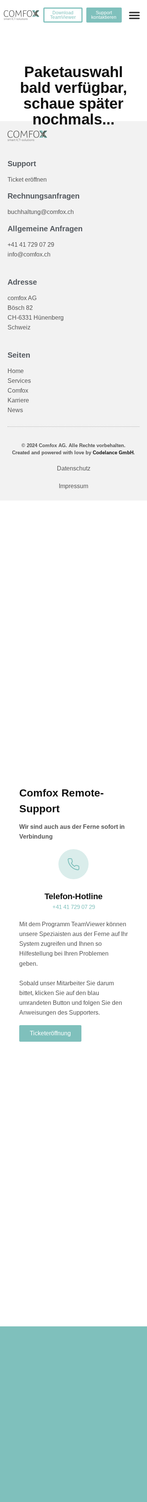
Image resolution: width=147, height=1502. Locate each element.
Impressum (73, 486)
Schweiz (19, 327)
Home (16, 371)
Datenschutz (73, 468)
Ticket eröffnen (27, 179)
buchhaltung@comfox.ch (41, 212)
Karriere (18, 400)
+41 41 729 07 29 (31, 244)
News (15, 410)
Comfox (18, 390)
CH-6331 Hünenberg (36, 317)
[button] (135, 15)
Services (19, 381)
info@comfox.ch (29, 254)
